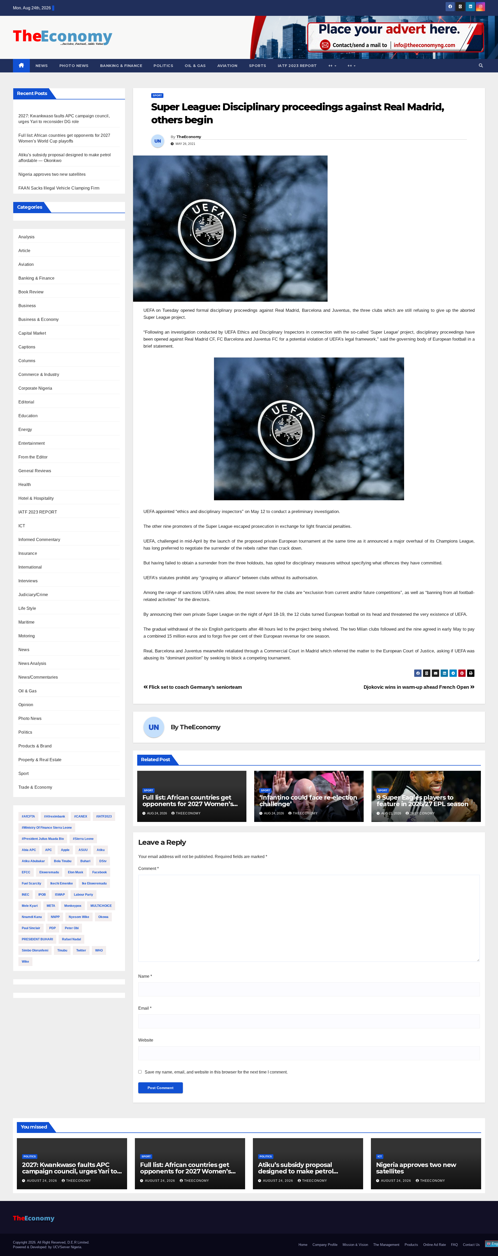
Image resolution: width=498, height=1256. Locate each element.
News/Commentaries (38, 677)
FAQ (454, 1245)
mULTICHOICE (101, 906)
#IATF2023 (104, 816)
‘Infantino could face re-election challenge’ (308, 801)
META (51, 906)
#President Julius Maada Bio (43, 839)
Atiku (101, 850)
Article (24, 250)
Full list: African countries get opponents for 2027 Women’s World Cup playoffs (187, 804)
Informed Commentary (39, 539)
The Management (386, 1245)
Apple (65, 850)
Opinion (25, 705)
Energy (25, 429)
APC (48, 850)
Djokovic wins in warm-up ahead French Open (417, 687)
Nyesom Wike (79, 917)
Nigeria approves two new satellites (52, 174)
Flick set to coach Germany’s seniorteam (195, 687)
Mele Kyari (30, 906)
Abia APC (29, 850)
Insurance (27, 553)
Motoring (26, 636)
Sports (257, 65)
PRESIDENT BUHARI (37, 939)
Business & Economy (38, 319)
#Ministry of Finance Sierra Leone (47, 827)
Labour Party (83, 894)
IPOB (42, 894)
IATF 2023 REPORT (297, 65)
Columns (26, 361)
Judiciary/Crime (33, 594)
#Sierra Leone (83, 839)
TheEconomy (188, 136)
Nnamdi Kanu (32, 917)
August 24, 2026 (42, 1181)
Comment (148, 868)
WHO (99, 950)
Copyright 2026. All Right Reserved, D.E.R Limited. (51, 1242)
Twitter (81, 950)
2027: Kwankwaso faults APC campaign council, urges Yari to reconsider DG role (69, 1171)
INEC (25, 894)
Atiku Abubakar (33, 861)
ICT (21, 526)
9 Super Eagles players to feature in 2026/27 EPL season (422, 801)
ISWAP (60, 894)
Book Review (31, 292)
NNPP (55, 917)
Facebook (99, 872)
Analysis (26, 237)
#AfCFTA (28, 816)
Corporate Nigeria (35, 388)
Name (145, 976)
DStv (103, 861)
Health (24, 484)
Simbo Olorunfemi (35, 950)
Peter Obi (72, 928)
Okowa (103, 917)
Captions (27, 347)
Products (411, 1245)
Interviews (28, 581)
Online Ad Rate (434, 1245)
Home (303, 1245)
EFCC (26, 872)
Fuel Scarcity (31, 883)
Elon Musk (75, 872)
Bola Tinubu (62, 861)
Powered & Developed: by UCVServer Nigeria (47, 1247)
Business (27, 305)
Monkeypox (72, 906)
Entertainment (31, 443)
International (30, 567)
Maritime (26, 622)
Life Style (27, 608)
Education (28, 416)
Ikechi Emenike (61, 883)
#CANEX (80, 816)
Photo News (74, 65)
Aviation (227, 65)
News (42, 65)
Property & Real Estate (39, 760)
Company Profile (325, 1245)
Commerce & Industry (38, 374)
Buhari (85, 861)
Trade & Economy (35, 787)
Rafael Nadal (71, 939)
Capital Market (32, 333)
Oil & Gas (195, 65)
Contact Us (471, 1245)
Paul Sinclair (31, 928)
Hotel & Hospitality (36, 498)
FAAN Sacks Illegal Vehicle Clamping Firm (58, 188)
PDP (52, 928)
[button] (481, 65)
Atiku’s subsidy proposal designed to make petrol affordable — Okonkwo (295, 1171)
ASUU (83, 850)
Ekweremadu (49, 872)
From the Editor (32, 457)
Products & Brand (35, 746)
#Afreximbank (54, 816)
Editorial (26, 402)
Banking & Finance (121, 65)
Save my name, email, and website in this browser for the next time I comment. (216, 1072)
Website (145, 1040)
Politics (163, 65)
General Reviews (34, 471)
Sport (23, 773)
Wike (25, 961)
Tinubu (62, 950)
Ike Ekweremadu (94, 883)
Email (144, 1008)
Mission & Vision (355, 1245)
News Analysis (32, 663)
